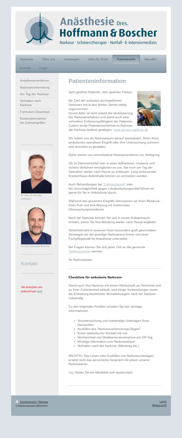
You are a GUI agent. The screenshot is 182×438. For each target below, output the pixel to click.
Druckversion (28, 402)
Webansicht (159, 405)
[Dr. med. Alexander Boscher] (36, 224)
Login (163, 401)
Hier (71, 372)
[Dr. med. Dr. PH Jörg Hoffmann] (36, 172)
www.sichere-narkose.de (131, 130)
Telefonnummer (80, 251)
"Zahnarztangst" (114, 184)
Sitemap (43, 402)
